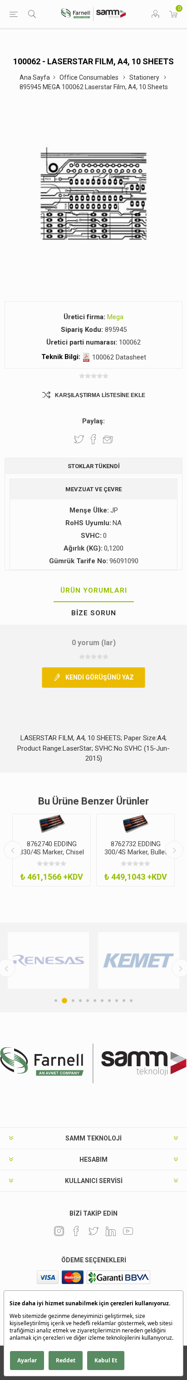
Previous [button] (13, 850)
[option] (52, 850)
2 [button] (64, 1000)
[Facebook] (76, 1231)
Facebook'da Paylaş (93, 439)
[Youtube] (128, 1231)
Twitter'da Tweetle (79, 439)
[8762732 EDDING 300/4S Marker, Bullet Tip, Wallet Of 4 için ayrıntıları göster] (135, 824)
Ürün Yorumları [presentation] (93, 590)
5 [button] (87, 1000)
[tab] (93, 591)
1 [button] (55, 1000)
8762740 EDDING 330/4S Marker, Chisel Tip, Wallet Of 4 (52, 852)
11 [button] (131, 1000)
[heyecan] (93, 1231)
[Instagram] (59, 1231)
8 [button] (109, 1000)
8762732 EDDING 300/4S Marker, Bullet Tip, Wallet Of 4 (135, 852)
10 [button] (124, 1000)
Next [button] (174, 850)
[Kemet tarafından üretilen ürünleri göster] (139, 960)
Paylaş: (93, 421)
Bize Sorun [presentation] (93, 613)
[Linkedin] (110, 1231)
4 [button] (80, 1000)
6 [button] (95, 1000)
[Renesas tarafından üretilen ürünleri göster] (48, 960)
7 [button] (102, 1000)
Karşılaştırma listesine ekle (100, 395)
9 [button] (116, 1000)
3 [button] (73, 1000)
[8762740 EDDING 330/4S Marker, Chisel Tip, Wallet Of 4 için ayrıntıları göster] (51, 824)
